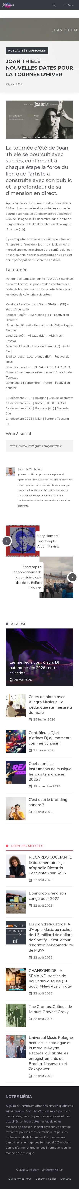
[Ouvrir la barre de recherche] (54, 5)
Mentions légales (46, 1178)
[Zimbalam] (8, 5)
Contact (65, 1178)
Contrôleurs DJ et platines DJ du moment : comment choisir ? (50, 737)
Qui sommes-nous (20, 1178)
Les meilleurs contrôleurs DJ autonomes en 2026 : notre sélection (34, 667)
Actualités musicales (27, 50)
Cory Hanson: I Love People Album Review (48, 541)
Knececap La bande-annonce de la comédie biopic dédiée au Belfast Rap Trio (27, 577)
